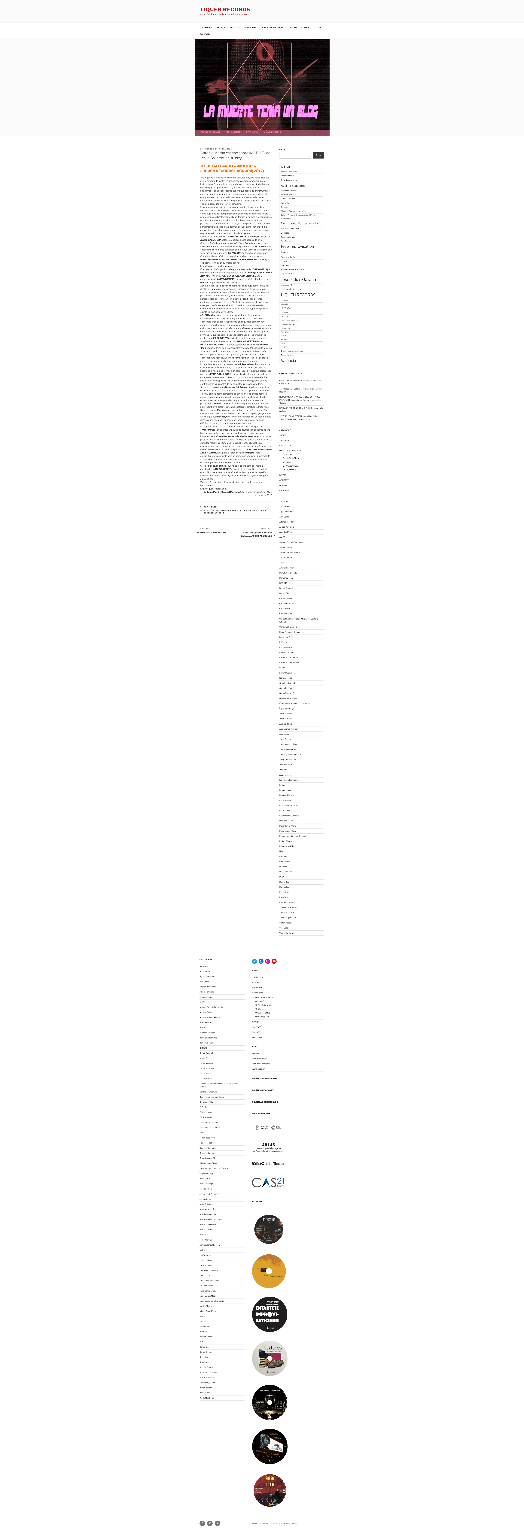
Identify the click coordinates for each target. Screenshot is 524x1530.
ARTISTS (221, 27)
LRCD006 (286, 308)
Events (282, 667)
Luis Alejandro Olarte (288, 805)
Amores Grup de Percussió (289, 172)
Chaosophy (284, 207)
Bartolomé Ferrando (289, 191)
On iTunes (287, 462)
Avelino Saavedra (293, 185)
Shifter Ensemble (286, 912)
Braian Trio (284, 593)
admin (228, 149)
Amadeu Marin (285, 532)
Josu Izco (283, 769)
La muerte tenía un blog (291, 289)
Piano (283, 343)
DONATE (320, 27)
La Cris (282, 785)
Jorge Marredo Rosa (287, 274)
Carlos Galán (284, 608)
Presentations (285, 872)
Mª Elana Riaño (286, 821)
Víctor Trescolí (285, 923)
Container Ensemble (288, 627)
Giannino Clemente (287, 683)
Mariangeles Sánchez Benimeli (292, 836)
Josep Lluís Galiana (298, 279)
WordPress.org (258, 1069)
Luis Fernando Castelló (289, 815)
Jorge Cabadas (285, 739)
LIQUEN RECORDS (225, 10)
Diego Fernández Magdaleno (291, 632)
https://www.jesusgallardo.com (216, 266)
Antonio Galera (285, 547)
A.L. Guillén (284, 501)
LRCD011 (285, 316)
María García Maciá (287, 831)
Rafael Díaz (284, 882)
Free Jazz (286, 252)
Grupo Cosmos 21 (287, 693)
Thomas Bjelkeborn (287, 355)
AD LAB (286, 167)
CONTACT (306, 27)
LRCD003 (284, 300)
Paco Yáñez (284, 332)
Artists (282, 562)
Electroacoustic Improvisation (300, 223)
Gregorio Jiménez (289, 257)
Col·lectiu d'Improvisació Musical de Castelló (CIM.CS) (299, 215)
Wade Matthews (286, 933)
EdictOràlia (205, 34)
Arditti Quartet (285, 557)
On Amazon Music (291, 466)
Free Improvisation (227, 511)
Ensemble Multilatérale (289, 662)
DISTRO (293, 27)
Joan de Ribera (285, 724)
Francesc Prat (285, 678)
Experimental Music (288, 237)
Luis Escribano (285, 810)
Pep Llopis (284, 339)
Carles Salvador (286, 598)
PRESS (214, 507)
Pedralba (284, 336)
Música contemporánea (290, 321)
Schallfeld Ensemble (288, 907)
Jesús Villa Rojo (286, 718)
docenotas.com (286, 219)
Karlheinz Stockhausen (289, 780)
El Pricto (285, 233)
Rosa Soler (284, 897)
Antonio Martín (287, 176)
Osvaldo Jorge (285, 328)
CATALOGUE (206, 27)
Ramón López (285, 887)
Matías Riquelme (286, 841)
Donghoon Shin (286, 637)
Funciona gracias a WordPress (283, 1523)
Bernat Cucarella (286, 588)
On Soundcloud (289, 469)
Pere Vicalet (284, 861)
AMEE (282, 537)
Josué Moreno (285, 775)
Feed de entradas (259, 1058)
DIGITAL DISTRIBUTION (272, 27)
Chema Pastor (285, 613)
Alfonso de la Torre (287, 522)
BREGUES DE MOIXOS (288, 194)
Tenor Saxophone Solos (292, 351)
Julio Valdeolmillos (287, 285)
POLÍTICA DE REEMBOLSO (265, 1102)
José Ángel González (288, 749)
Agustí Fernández (286, 511)
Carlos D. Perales (288, 198)
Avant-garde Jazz (290, 180)
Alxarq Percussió (286, 527)
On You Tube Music (291, 458)
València (288, 360)
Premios (283, 866)
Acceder (255, 1053)
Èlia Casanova (285, 647)
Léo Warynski (285, 790)
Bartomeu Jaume (286, 578)
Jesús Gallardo (248, 511)
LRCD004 (219, 513)
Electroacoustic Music (290, 228)
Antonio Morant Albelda (289, 552)
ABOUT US (235, 27)
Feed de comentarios (261, 1063)
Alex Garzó (284, 517)
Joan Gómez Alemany (292, 269)
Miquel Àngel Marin (287, 846)
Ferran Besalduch (286, 241)
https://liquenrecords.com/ (213, 488)
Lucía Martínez (285, 800)
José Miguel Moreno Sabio (290, 754)
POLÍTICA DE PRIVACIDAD (265, 1078)
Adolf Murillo (284, 506)
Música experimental (288, 325)
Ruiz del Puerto (286, 902)
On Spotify (287, 454)
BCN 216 (283, 583)
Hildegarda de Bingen (288, 698)
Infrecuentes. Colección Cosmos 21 (294, 703)
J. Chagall (284, 261)
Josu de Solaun (285, 764)
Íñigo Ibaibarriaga (286, 708)
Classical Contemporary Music (294, 211)
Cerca (282, 149)
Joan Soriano (285, 734)
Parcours (283, 856)
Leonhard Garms (286, 795)
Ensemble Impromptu (288, 657)
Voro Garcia (284, 928)
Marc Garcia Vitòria (287, 826)
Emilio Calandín (286, 652)
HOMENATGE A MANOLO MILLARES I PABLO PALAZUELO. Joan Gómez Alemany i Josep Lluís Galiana (300, 400)
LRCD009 (284, 312)
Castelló (209, 511)
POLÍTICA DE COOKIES (263, 1090)
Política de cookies (260, 1523)
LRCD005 (284, 304)
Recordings (284, 892)
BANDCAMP (250, 27)
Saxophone (284, 347)
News (207, 507)
